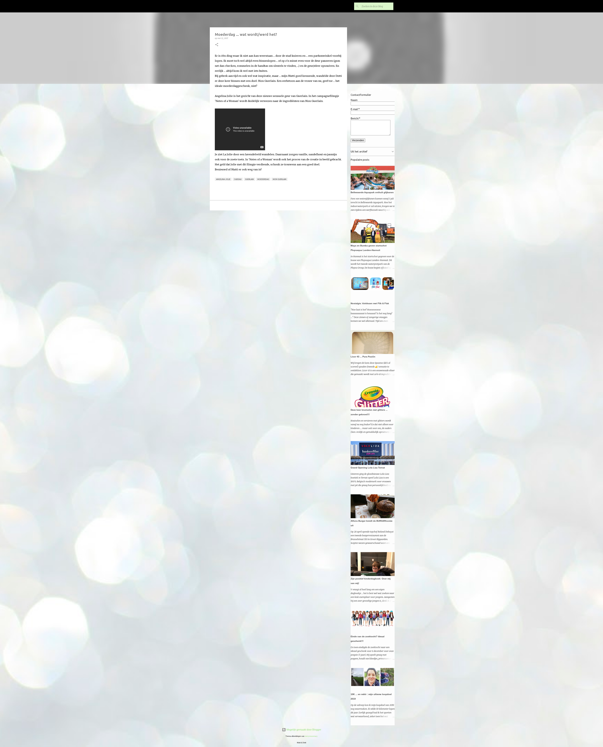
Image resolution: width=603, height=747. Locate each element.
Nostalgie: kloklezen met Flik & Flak (370, 303)
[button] (217, 45)
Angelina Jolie (223, 179)
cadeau (238, 179)
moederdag (263, 179)
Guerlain (249, 179)
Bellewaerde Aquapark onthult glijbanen (372, 192)
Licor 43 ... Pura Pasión (363, 356)
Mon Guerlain (279, 179)
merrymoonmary (311, 736)
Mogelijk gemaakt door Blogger (303, 729)
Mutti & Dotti (229, 6)
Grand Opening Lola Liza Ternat (368, 467)
